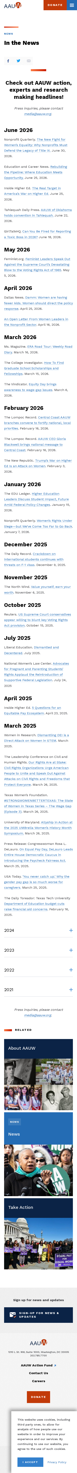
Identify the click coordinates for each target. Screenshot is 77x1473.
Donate (55, 5)
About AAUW (22, 1048)
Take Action (20, 1207)
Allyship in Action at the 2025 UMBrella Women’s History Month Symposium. (38, 827)
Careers (38, 1381)
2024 (9, 930)
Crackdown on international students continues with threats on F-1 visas (33, 559)
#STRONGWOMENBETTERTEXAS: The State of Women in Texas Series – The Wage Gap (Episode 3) (38, 806)
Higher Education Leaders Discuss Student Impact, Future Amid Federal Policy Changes (36, 499)
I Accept (30, 1462)
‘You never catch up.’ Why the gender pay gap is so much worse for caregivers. (36, 882)
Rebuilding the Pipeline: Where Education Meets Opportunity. (35, 172)
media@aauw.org (37, 114)
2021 (8, 989)
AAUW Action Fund (37, 1365)
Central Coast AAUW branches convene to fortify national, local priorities (37, 422)
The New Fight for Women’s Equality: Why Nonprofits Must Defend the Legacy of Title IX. (35, 144)
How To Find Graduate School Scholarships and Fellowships (34, 368)
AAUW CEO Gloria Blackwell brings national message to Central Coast (35, 444)
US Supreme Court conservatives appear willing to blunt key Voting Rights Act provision (37, 619)
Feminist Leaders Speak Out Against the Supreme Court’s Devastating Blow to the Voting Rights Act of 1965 (37, 264)
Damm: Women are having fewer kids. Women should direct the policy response (38, 302)
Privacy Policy (56, 1462)
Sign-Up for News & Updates (39, 1314)
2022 (9, 970)
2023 (9, 950)
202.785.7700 (38, 1355)
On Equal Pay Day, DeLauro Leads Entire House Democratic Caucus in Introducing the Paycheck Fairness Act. (38, 854)
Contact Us (38, 1373)
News (8, 33)
